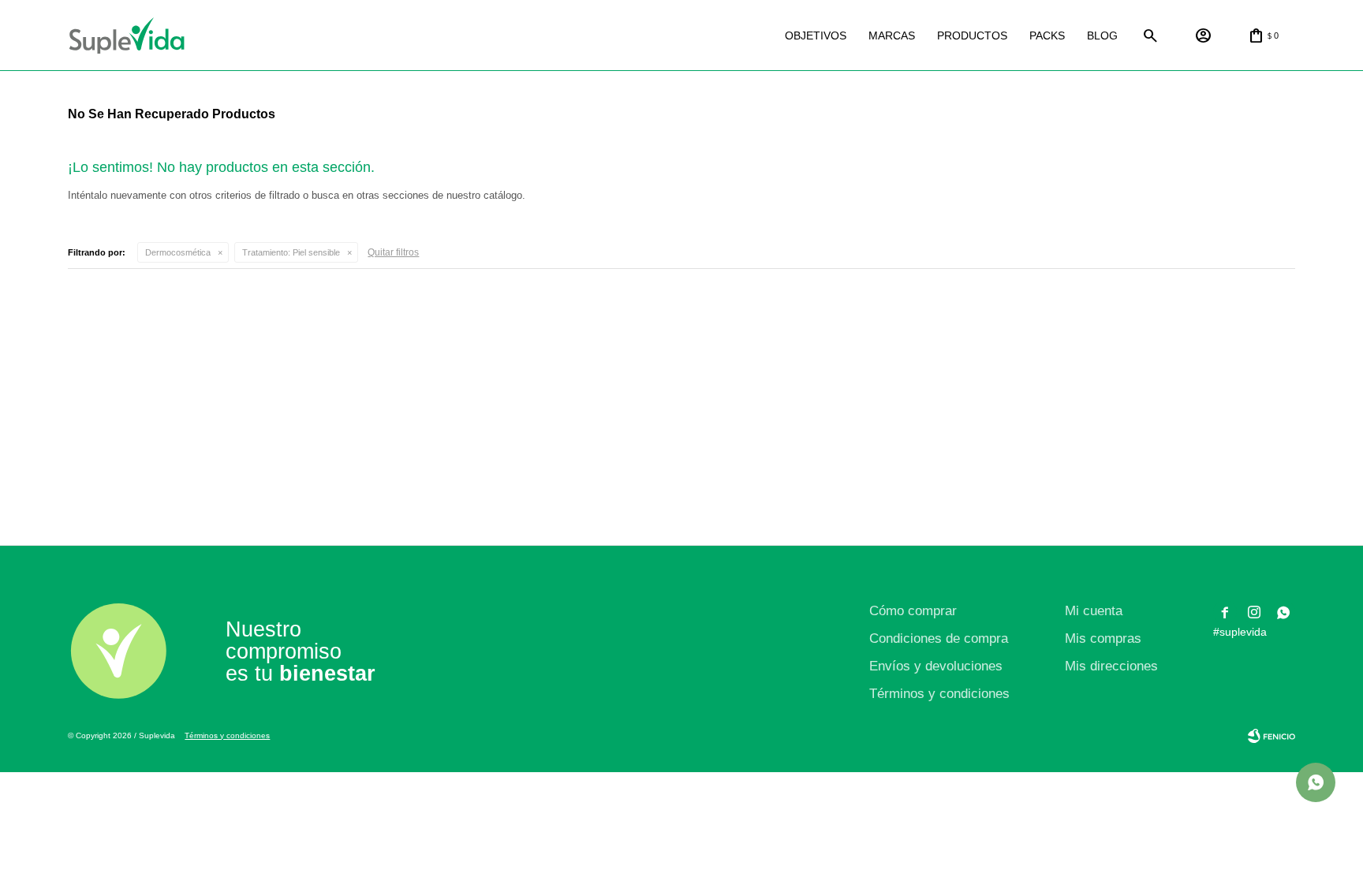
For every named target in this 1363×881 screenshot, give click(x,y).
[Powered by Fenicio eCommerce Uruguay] (1271, 736)
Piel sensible (291, 252)
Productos (972, 35)
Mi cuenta (1093, 610)
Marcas (891, 35)
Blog (1102, 35)
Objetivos (815, 35)
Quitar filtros (393, 252)
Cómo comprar (913, 610)
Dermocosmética (178, 252)
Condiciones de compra (938, 638)
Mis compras (1103, 638)
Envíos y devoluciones (936, 666)
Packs (1047, 35)
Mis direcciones (1111, 666)
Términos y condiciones (939, 693)
